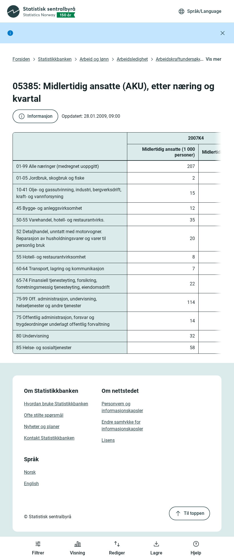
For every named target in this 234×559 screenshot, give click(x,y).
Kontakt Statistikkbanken (49, 438)
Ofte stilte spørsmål (43, 415)
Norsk (30, 472)
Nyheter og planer (41, 426)
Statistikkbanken (55, 59)
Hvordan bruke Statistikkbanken (56, 403)
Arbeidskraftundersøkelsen (182, 59)
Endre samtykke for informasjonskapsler (122, 425)
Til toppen (194, 513)
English (31, 483)
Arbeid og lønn (94, 59)
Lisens (108, 440)
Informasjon (40, 116)
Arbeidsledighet (132, 59)
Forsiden (21, 59)
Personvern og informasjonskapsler (122, 407)
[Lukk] (222, 33)
